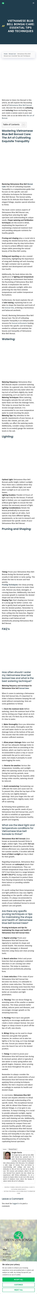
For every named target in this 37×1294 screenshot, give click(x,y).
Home (5, 54)
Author (5, 1149)
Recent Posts (13, 1149)
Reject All (18, 1290)
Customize (18, 1285)
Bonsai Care (12, 54)
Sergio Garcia (17, 1153)
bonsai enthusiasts (19, 323)
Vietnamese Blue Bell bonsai (20, 105)
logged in (16, 1203)
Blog (4, 1260)
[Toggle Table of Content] (22, 124)
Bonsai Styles (7, 1257)
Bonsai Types (7, 1254)
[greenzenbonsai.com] (3, 3)
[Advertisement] (18, 79)
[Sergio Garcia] (7, 1159)
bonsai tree (9, 308)
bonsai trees (24, 688)
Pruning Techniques (10, 585)
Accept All (18, 1280)
